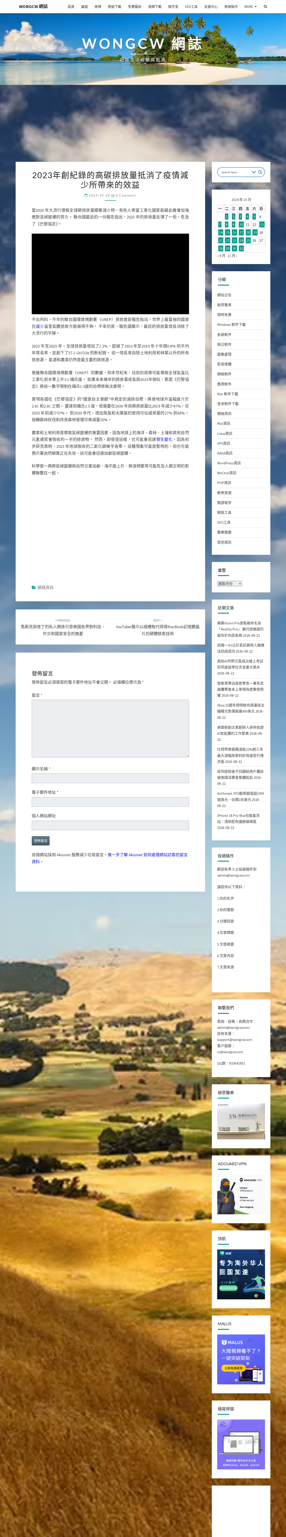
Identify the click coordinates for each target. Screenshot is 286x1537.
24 (241, 240)
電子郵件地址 (45, 792)
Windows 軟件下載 (231, 324)
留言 (37, 695)
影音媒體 (224, 364)
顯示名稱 (41, 768)
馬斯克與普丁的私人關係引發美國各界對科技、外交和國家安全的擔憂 (63, 627)
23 (234, 240)
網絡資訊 (46, 587)
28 (221, 248)
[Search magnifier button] (260, 172)
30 (234, 248)
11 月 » (232, 255)
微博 (98, 6)
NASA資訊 (225, 453)
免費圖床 (134, 6)
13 (262, 224)
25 (248, 240)
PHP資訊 (224, 482)
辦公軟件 (224, 344)
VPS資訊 (223, 443)
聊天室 (173, 6)
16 (234, 232)
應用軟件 (224, 384)
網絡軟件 (224, 374)
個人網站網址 (44, 815)
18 (248, 232)
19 (255, 232)
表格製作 (231, 6)
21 (221, 240)
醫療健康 (224, 532)
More (248, 6)
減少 (40, 326)
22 (227, 240)
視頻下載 (155, 6)
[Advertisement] (143, 128)
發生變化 (164, 439)
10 (241, 224)
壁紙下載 (114, 6)
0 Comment (126, 195)
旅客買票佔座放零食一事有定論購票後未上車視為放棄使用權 (240, 689)
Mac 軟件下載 (227, 394)
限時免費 (224, 314)
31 (241, 248)
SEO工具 (191, 6)
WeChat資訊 (226, 473)
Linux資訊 (224, 433)
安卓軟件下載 (228, 403)
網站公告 (224, 295)
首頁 (71, 6)
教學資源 (224, 493)
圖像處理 (224, 354)
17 (241, 232)
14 (221, 232)
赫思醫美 (224, 305)
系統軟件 (224, 334)
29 (227, 248)
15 (227, 232)
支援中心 (211, 6)
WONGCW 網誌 (33, 6)
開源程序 (224, 502)
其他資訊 (224, 542)
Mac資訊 (223, 423)
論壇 (84, 6)
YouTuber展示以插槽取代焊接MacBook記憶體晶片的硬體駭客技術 (158, 627)
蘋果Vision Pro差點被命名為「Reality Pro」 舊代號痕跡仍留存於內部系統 (240, 629)
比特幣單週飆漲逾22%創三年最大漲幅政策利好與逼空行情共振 (240, 755)
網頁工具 (224, 512)
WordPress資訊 (229, 463)
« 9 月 (221, 255)
